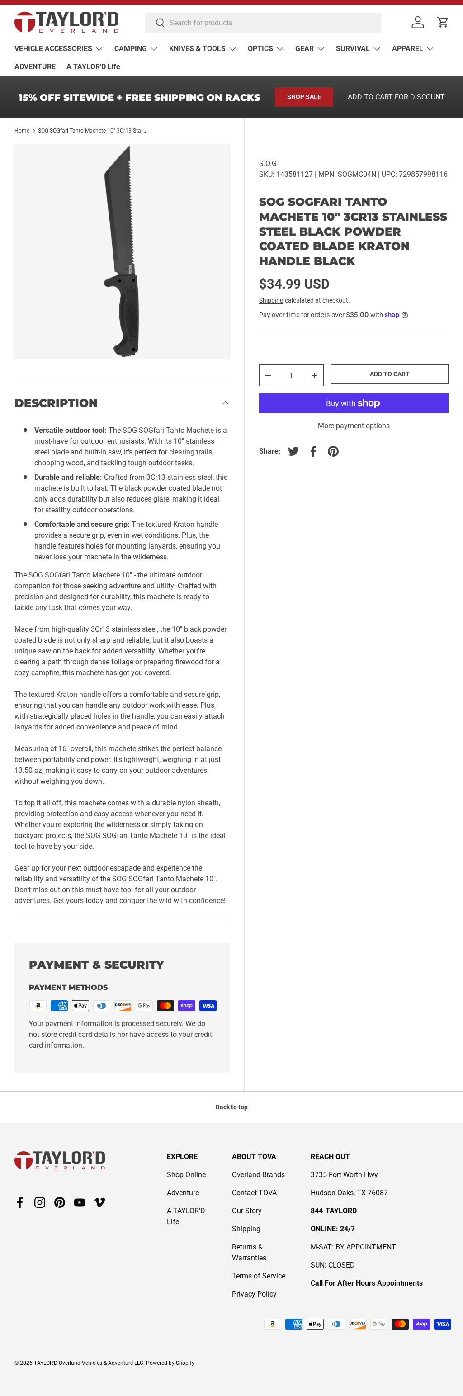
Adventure (183, 1192)
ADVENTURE (35, 66)
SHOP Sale (304, 96)
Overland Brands (258, 1174)
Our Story (247, 1211)
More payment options (354, 425)
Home (21, 130)
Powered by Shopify (170, 1363)
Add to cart (390, 374)
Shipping (271, 300)
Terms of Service (258, 1276)
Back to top (232, 1107)
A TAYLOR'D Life (93, 66)
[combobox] (263, 23)
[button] (443, 22)
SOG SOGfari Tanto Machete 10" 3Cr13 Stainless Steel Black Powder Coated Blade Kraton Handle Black (92, 130)
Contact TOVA (254, 1192)
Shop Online (186, 1174)
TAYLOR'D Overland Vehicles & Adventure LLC (88, 1363)
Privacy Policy (254, 1294)
